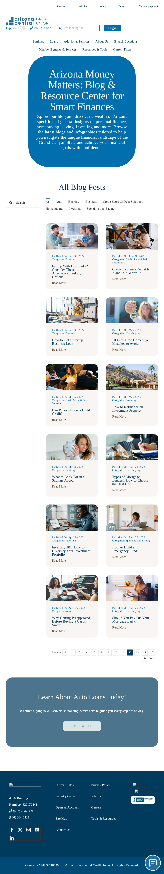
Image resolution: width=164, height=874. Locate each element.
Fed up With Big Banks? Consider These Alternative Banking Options (70, 271)
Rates (102, 6)
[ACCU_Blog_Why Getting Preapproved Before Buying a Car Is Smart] (72, 576)
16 (145, 658)
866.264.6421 (43, 28)
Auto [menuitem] (59, 201)
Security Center (66, 796)
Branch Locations (125, 41)
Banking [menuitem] (73, 201)
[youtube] (37, 830)
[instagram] (28, 830)
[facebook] (12, 830)
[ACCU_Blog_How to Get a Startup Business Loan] (72, 299)
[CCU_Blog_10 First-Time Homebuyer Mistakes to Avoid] (132, 299)
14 (144, 652)
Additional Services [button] (77, 41)
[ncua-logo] (143, 791)
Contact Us (63, 829)
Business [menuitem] (91, 201)
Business (70, 333)
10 (115, 652)
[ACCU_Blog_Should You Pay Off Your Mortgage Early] (132, 576)
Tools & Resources (103, 818)
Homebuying (133, 333)
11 (123, 652)
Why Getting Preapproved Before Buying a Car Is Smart (71, 621)
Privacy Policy (100, 785)
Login (112, 28)
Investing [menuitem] (75, 208)
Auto (68, 611)
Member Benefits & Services (57, 49)
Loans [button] (54, 41)
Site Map (61, 818)
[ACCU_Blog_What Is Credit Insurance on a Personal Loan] (132, 224)
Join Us (82, 6)
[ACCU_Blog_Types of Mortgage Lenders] (132, 435)
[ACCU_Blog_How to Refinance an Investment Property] (132, 365)
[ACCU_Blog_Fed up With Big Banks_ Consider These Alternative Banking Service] (72, 224)
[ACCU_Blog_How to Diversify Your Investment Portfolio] (72, 506)
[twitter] (20, 830)
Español (11, 28)
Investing (131, 400)
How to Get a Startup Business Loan (67, 342)
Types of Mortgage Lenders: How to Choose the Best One (130, 480)
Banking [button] (38, 41)
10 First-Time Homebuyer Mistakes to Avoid (131, 342)
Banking (70, 259)
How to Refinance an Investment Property (127, 408)
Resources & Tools (94, 49)
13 (137, 652)
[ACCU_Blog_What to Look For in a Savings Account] (72, 435)
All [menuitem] (48, 202)
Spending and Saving (138, 540)
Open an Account (67, 807)
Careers (122, 6)
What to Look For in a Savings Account (68, 478)
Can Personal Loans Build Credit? (71, 412)
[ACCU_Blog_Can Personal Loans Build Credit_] (72, 365)
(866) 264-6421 (19, 817)
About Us (101, 41)
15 (151, 652)
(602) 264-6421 (23, 811)
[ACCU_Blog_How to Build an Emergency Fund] (132, 506)
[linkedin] (12, 838)
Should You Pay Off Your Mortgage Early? (130, 619)
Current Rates (122, 49)
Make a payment (148, 6)
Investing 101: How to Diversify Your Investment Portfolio (71, 550)
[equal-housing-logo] (143, 784)
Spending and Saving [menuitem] (101, 208)
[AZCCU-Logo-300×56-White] (25, 784)
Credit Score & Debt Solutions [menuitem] (123, 201)
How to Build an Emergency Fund (124, 549)
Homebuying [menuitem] (54, 208)
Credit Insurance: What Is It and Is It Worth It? (131, 271)
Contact (61, 6)
